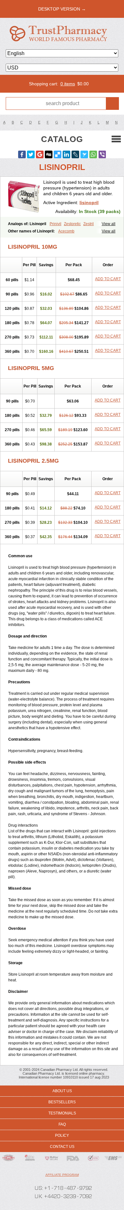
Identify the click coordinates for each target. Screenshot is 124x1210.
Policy (62, 1135)
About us (62, 1091)
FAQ (62, 1124)
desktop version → (62, 8)
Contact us (62, 1146)
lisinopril (89, 202)
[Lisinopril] (24, 197)
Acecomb (66, 231)
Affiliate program (62, 1175)
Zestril (88, 224)
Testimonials (62, 1113)
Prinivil (55, 224)
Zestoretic (72, 224)
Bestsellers (62, 1102)
